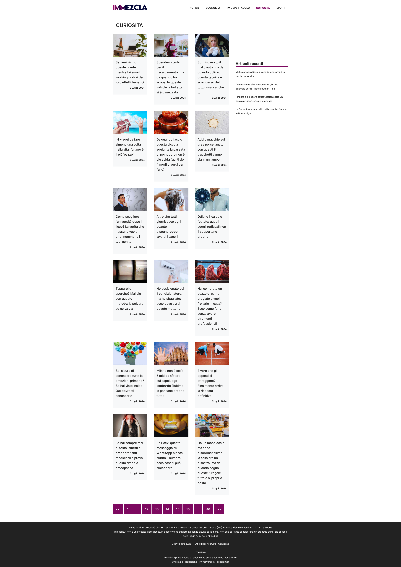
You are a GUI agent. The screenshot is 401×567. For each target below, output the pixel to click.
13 (157, 509)
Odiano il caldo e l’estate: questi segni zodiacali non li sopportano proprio (212, 227)
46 (208, 509)
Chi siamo (177, 561)
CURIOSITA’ (263, 7)
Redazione (191, 561)
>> (219, 509)
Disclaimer (223, 561)
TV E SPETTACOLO (238, 7)
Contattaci (223, 543)
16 (188, 509)
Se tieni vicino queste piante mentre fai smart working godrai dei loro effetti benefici (130, 72)
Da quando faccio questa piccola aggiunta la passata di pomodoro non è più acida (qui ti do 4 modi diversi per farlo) (170, 154)
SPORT (280, 7)
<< (118, 509)
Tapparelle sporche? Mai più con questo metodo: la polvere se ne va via (129, 298)
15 (177, 509)
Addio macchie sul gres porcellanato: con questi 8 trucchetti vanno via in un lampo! (211, 149)
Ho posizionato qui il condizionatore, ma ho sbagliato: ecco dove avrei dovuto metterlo (170, 298)
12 (146, 509)
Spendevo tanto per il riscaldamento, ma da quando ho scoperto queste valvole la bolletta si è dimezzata (170, 77)
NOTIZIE (195, 7)
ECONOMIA (213, 7)
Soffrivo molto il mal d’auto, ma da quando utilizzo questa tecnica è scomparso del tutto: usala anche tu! (211, 77)
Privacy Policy (207, 561)
